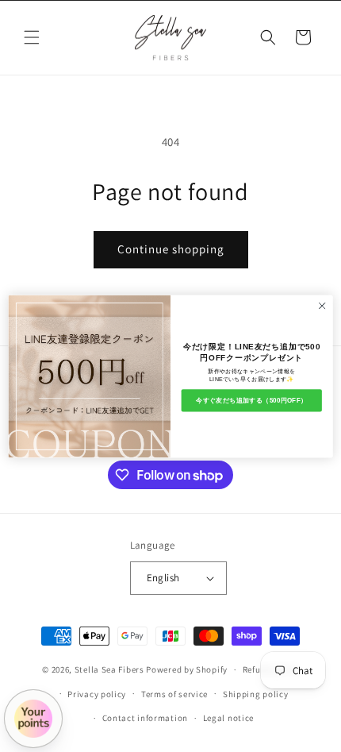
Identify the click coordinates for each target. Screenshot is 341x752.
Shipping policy (256, 694)
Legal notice (228, 717)
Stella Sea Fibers (109, 669)
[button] (31, 37)
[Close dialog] (322, 305)
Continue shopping (170, 248)
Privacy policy (96, 694)
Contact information (145, 717)
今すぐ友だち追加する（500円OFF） (251, 399)
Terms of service (174, 694)
